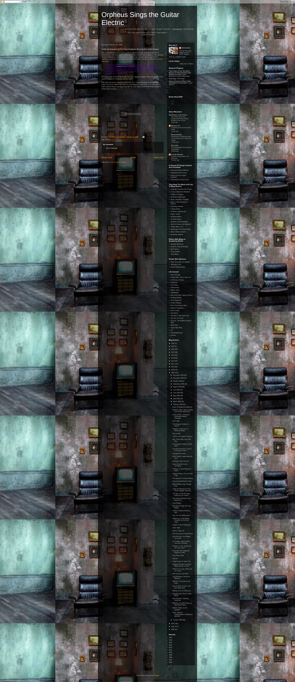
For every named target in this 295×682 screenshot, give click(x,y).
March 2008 (177, 401)
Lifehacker (174, 282)
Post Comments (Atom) (119, 162)
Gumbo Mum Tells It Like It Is (181, 277)
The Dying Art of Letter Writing (183, 478)
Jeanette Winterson (177, 244)
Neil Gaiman (175, 249)
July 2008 (176, 390)
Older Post (159, 157)
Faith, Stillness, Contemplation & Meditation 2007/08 (183, 614)
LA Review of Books (177, 280)
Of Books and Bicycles (178, 211)
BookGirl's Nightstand (178, 197)
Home (133, 157)
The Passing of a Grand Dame (183, 533)
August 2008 (177, 387)
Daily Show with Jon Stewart (180, 262)
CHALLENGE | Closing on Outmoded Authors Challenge (181, 416)
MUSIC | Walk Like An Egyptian (180, 609)
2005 (173, 629)
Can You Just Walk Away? (181, 515)
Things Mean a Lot (177, 227)
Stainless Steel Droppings (179, 222)
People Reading (176, 303)
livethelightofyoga (176, 333)
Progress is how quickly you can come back (182, 547)
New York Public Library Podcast (182, 295)
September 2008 (178, 384)
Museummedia (176, 134)
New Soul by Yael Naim (180, 574)
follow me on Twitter (186, 64)
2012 (173, 361)
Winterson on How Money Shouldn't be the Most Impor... (181, 520)
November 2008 (178, 378)
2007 (173, 623)
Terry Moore (175, 254)
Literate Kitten (175, 209)
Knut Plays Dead (178, 555)
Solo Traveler (175, 310)
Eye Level (174, 145)
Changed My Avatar (179, 453)
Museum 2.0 (175, 126)
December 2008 (178, 375)
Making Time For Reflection (182, 591)
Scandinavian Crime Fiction (180, 180)
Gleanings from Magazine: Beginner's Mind (181, 551)
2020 (173, 343)
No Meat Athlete (176, 298)
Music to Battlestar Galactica (182, 407)
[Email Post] (143, 137)
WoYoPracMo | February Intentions (181, 599)
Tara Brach (174, 313)
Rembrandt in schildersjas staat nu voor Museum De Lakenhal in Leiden (181, 138)
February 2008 (178, 404)
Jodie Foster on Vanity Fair (181, 561)
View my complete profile (177, 57)
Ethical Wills (177, 433)
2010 (173, 367)
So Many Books (176, 219)
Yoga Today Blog (176, 327)
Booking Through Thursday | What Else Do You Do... (182, 565)
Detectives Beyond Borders (180, 170)
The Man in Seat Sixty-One (180, 315)
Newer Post (106, 157)
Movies (108, 139)
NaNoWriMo (175, 293)
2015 (173, 352)
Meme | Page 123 (178, 531)
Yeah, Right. (177, 528)
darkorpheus (185, 48)
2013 (173, 358)
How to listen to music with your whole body (181, 587)
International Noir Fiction (179, 173)
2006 (173, 626)
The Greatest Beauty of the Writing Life (182, 499)
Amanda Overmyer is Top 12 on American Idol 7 (182, 450)
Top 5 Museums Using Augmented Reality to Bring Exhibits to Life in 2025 (179, 118)
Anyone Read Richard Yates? (182, 481)
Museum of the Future (179, 115)
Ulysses (175, 558)
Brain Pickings (175, 275)
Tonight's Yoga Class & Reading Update (180, 430)
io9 (172, 330)
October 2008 (178, 381)
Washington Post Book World (180, 229)
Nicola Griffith (175, 252)
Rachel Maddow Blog (178, 267)
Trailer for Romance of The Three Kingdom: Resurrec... (183, 490)
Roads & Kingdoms (177, 308)
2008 (173, 372)
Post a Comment (111, 148)
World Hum (174, 325)
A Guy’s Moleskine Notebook (180, 192)
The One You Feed (177, 318)
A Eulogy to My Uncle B (181, 461)
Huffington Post (176, 264)
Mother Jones (175, 290)
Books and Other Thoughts (180, 199)
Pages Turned (175, 214)
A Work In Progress (177, 194)
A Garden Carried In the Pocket (181, 189)
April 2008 (176, 398)
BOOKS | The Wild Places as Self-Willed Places (182, 604)
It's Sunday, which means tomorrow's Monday (181, 542)
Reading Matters (176, 216)
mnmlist (173, 335)
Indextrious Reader (177, 206)
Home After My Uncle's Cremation (180, 465)
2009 (173, 370)
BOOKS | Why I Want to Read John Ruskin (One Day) (183, 411)
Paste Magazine (176, 300)
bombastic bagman (177, 234)
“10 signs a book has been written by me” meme (181, 494)
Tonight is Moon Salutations (182, 525)
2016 (173, 349)
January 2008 (178, 620)
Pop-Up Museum (177, 154)
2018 (173, 346)
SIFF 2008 (176, 421)
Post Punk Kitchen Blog (179, 305)
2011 (173, 364)
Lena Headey (177, 503)
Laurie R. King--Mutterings (179, 246)
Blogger (156, 675)
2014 (173, 355)
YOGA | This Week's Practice (182, 436)
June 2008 (176, 393)
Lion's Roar (174, 285)
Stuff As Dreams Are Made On (181, 224)
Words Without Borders (178, 232)
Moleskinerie (175, 287)
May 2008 (176, 395)
